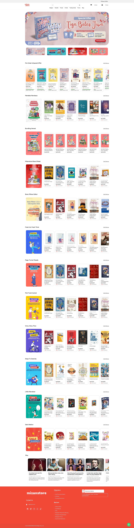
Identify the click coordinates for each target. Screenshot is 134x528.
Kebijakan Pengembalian (60, 514)
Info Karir (57, 496)
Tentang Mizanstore (59, 498)
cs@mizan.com (31, 504)
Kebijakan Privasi (59, 516)
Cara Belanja (58, 508)
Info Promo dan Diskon (60, 494)
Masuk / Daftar (105, 1)
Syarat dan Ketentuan (60, 518)
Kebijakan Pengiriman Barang (61, 512)
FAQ (56, 510)
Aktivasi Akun (58, 506)
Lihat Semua (106, 63)
